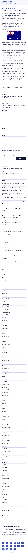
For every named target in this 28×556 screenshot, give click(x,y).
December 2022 (5, 389)
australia (15, 96)
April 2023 (4, 379)
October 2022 (5, 395)
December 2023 (6, 360)
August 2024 (5, 347)
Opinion (4, 274)
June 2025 (4, 320)
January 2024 (5, 357)
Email (3, 135)
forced (20, 96)
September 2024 (6, 344)
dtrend (13, 8)
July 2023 (4, 373)
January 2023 (5, 387)
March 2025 (5, 328)
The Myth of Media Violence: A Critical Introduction (13, 213)
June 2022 (4, 406)
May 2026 (4, 293)
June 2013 (4, 494)
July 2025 (4, 317)
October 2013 (5, 483)
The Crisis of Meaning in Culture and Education (13, 231)
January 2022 (5, 419)
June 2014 (4, 462)
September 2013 (6, 486)
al (10, 96)
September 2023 (6, 368)
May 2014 (4, 464)
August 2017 (5, 443)
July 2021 (4, 430)
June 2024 (4, 352)
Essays (3, 269)
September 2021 (6, 427)
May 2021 (4, 432)
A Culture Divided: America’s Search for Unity (12, 206)
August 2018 (5, 438)
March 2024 (5, 355)
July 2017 (4, 446)
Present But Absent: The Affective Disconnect (12, 250)
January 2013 (5, 507)
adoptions (7, 96)
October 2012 (5, 515)
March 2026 (5, 296)
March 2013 (4, 502)
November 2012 (5, 513)
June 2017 (4, 448)
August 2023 (5, 371)
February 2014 (5, 473)
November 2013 (5, 481)
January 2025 (5, 333)
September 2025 (6, 312)
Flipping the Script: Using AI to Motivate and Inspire (13, 255)
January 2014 (5, 475)
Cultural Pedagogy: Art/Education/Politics (11, 234)
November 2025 (6, 306)
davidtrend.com (5, 242)
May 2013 (4, 497)
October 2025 (5, 309)
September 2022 (6, 398)
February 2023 (5, 384)
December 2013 (5, 478)
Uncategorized (5, 280)
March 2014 (4, 470)
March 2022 (4, 414)
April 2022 (4, 411)
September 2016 (6, 451)
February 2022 (5, 416)
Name (3, 128)
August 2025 (5, 314)
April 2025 (4, 325)
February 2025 (5, 331)
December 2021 (5, 422)
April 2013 (4, 499)
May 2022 (4, 408)
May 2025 (4, 323)
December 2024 (6, 336)
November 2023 (6, 363)
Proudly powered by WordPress (8, 552)
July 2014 (4, 459)
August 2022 (5, 400)
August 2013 (5, 489)
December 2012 (5, 510)
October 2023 (5, 365)
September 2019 (6, 435)
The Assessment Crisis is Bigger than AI (11, 261)
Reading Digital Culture (7, 220)
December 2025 (6, 304)
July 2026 (4, 288)
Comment (4, 110)
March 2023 (5, 381)
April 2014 (4, 467)
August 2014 (5, 456)
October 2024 (5, 341)
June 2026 (4, 290)
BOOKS (3, 180)
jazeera (6, 97)
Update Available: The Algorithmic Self (11, 187)
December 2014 (5, 454)
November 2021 (5, 424)
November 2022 (5, 392)
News (5, 94)
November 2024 (6, 339)
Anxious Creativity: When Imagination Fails (12, 190)
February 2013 (5, 505)
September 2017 (6, 440)
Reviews (4, 277)
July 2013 (4, 491)
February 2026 (5, 298)
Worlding (7, 2)
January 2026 (5, 301)
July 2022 (4, 403)
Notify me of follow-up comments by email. (12, 150)
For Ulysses (4, 258)
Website (4, 142)
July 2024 (4, 349)
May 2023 (4, 376)
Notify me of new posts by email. (9, 155)
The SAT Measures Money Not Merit (10, 253)
